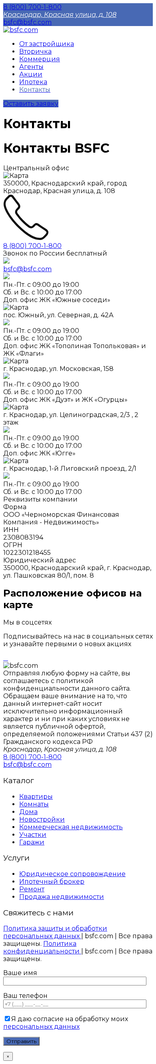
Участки (32, 834)
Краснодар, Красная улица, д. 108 (59, 14)
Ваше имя (20, 973)
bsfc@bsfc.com (27, 22)
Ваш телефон (25, 996)
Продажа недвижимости (61, 897)
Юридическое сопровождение (72, 874)
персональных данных (41, 1026)
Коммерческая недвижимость (71, 827)
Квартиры (36, 796)
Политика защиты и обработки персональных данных (55, 932)
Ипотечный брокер (51, 881)
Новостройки (42, 819)
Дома (28, 812)
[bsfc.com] (20, 30)
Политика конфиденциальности (42, 947)
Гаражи (31, 842)
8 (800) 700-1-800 (32, 7)
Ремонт (31, 889)
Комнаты (34, 804)
